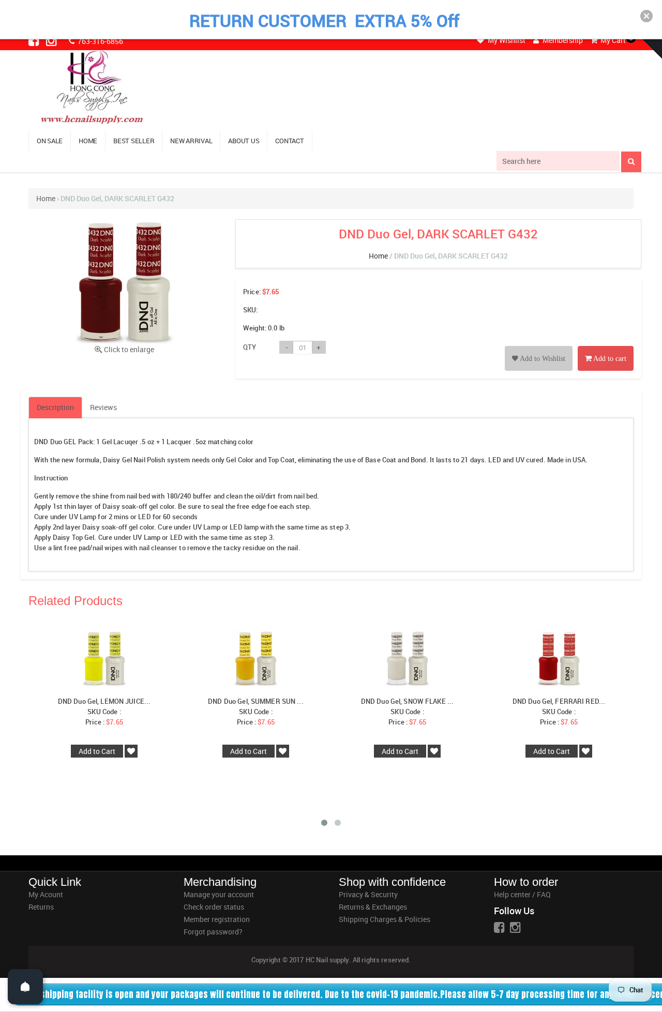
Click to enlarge (129, 349)
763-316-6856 (99, 41)
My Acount (45, 894)
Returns (41, 907)
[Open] (25, 986)
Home (45, 198)
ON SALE (50, 140)
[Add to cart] (606, 347)
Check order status (214, 907)
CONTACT (289, 140)
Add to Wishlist (541, 358)
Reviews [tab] (103, 407)
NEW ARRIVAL (191, 140)
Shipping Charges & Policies (384, 919)
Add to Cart (97, 751)
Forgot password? (213, 932)
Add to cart (609, 358)
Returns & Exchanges (373, 907)
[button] (646, 16)
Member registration (217, 919)
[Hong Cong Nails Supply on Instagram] (52, 40)
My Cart (612, 40)
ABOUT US (243, 140)
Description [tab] (55, 407)
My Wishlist (505, 40)
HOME (88, 140)
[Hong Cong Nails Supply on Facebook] (34, 40)
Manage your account (219, 894)
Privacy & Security (368, 894)
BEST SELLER (133, 140)
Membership (562, 40)
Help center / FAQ (522, 894)
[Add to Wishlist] (539, 347)
